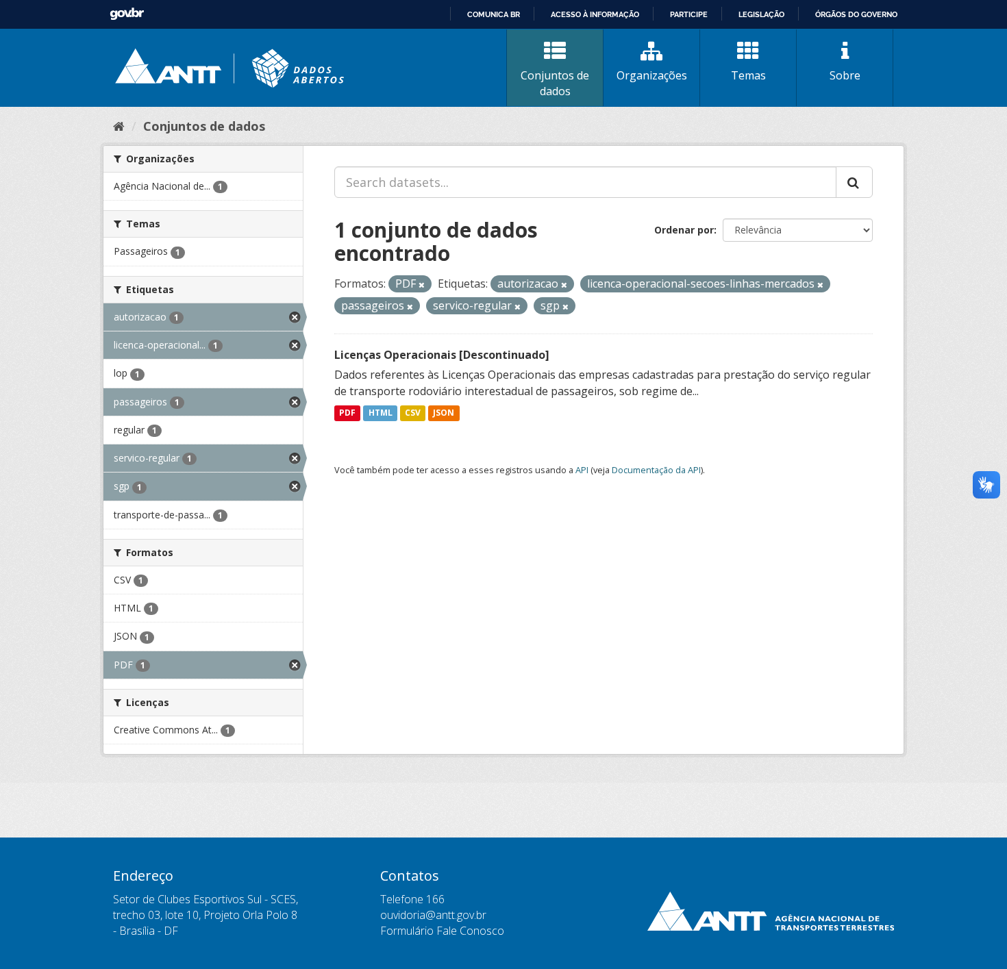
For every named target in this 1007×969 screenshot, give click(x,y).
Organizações (652, 75)
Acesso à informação (595, 14)
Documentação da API (656, 470)
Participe (689, 14)
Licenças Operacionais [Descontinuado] (441, 354)
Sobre (845, 75)
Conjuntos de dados (555, 83)
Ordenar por (684, 229)
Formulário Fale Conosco (442, 930)
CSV (413, 413)
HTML (381, 413)
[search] (854, 182)
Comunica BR (493, 14)
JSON (443, 413)
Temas (748, 75)
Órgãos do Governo (856, 14)
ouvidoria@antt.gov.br (433, 914)
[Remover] (422, 284)
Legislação (761, 14)
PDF (347, 413)
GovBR (127, 14)
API (581, 470)
